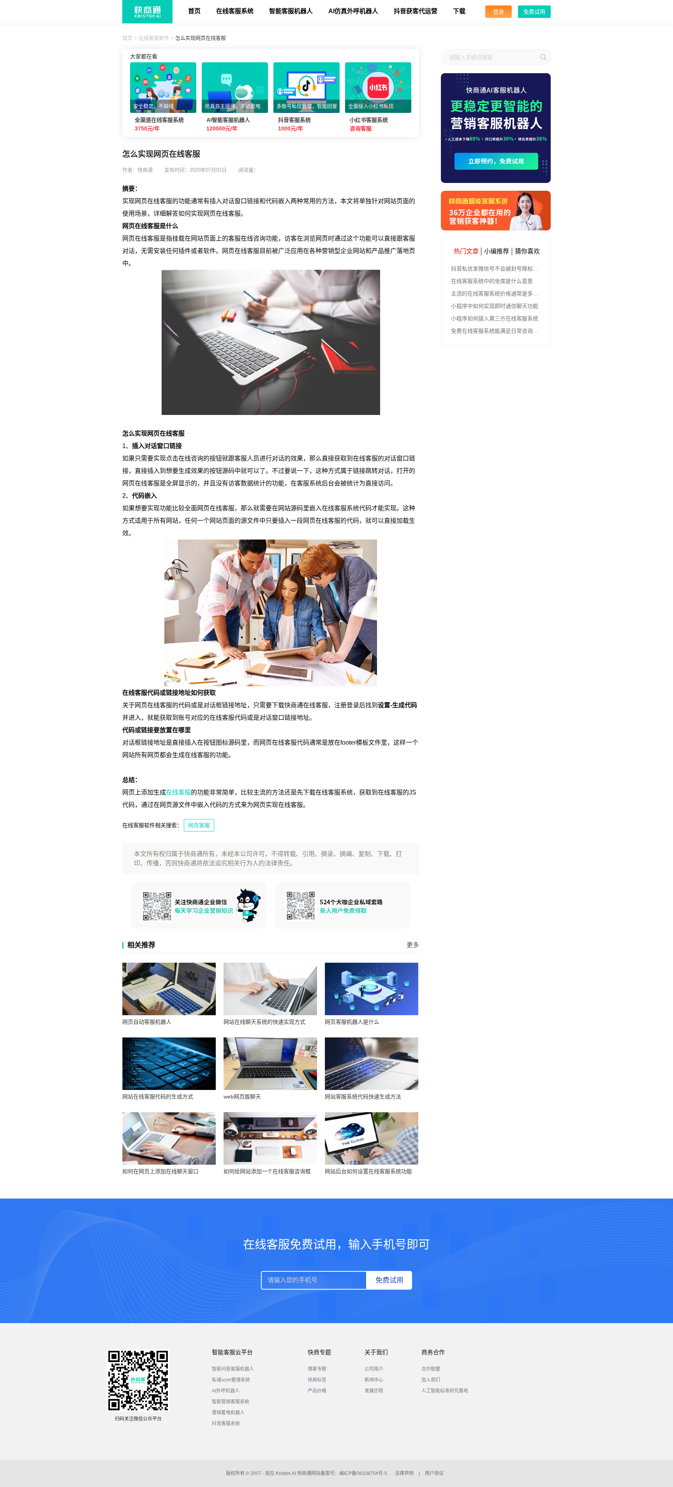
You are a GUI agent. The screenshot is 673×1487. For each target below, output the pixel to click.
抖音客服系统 (226, 1423)
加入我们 (430, 1380)
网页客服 (199, 825)
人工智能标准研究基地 (444, 1391)
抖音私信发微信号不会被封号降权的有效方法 (497, 268)
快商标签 (317, 1380)
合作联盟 (430, 1369)
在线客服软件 (154, 38)
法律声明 (404, 1473)
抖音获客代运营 (415, 11)
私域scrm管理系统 (231, 1380)
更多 (413, 945)
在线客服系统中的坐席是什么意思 (492, 281)
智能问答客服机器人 (233, 1369)
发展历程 (374, 1391)
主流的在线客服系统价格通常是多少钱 (497, 293)
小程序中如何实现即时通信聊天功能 (494, 306)
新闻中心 (374, 1380)
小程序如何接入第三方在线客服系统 (494, 318)
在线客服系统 (235, 11)
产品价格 (317, 1391)
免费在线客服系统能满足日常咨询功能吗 (497, 331)
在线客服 (178, 792)
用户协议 (434, 1473)
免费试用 (534, 12)
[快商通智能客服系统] (496, 210)
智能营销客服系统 (230, 1401)
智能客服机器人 (291, 11)
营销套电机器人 (228, 1412)
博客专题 (317, 1369)
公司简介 (374, 1369)
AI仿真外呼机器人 (353, 11)
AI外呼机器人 (226, 1391)
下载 (459, 11)
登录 (498, 12)
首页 (194, 11)
